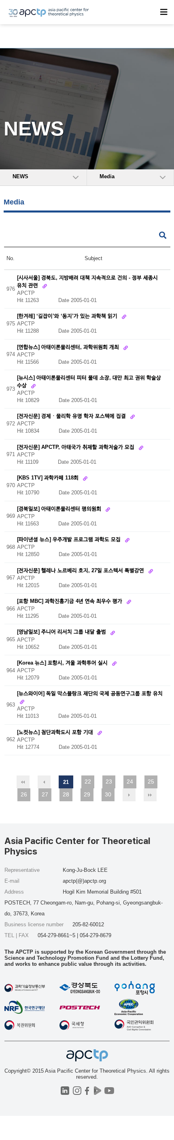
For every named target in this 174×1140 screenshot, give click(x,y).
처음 (23, 781)
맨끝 (150, 794)
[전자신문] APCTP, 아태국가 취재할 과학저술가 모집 (76, 447)
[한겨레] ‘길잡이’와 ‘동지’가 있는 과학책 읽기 (68, 316)
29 (87, 794)
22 (88, 781)
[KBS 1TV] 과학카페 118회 (48, 478)
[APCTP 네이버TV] (97, 1090)
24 (130, 781)
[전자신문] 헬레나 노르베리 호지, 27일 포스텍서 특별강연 (81, 570)
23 (109, 781)
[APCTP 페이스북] (87, 1090)
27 (45, 794)
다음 (129, 794)
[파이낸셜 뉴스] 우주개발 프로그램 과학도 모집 (69, 540)
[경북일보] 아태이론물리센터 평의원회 (60, 509)
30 (108, 794)
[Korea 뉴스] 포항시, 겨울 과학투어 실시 (63, 663)
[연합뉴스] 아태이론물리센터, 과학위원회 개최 (69, 347)
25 (151, 781)
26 (24, 794)
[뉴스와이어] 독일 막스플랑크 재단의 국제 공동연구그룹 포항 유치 (90, 694)
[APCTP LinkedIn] (65, 1090)
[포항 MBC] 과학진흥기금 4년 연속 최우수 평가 (70, 601)
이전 (44, 781)
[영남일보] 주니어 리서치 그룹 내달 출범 (62, 632)
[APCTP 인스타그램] (77, 1090)
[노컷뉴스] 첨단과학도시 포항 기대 (56, 732)
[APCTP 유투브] (109, 1090)
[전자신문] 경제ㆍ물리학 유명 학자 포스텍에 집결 (72, 416)
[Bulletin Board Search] (162, 236)
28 (66, 794)
